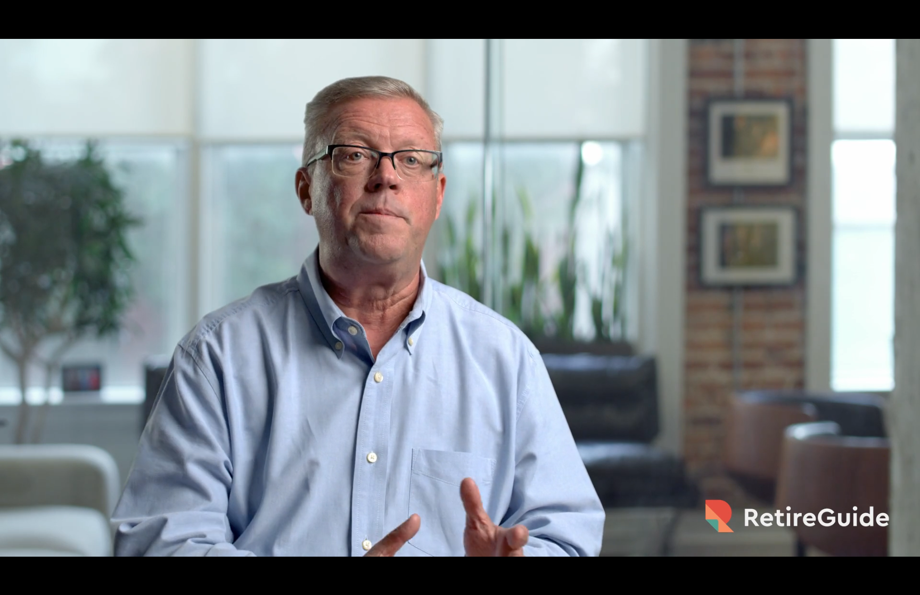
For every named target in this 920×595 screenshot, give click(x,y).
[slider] (447, 583)
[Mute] (851, 583)
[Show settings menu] (878, 583)
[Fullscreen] (906, 583)
